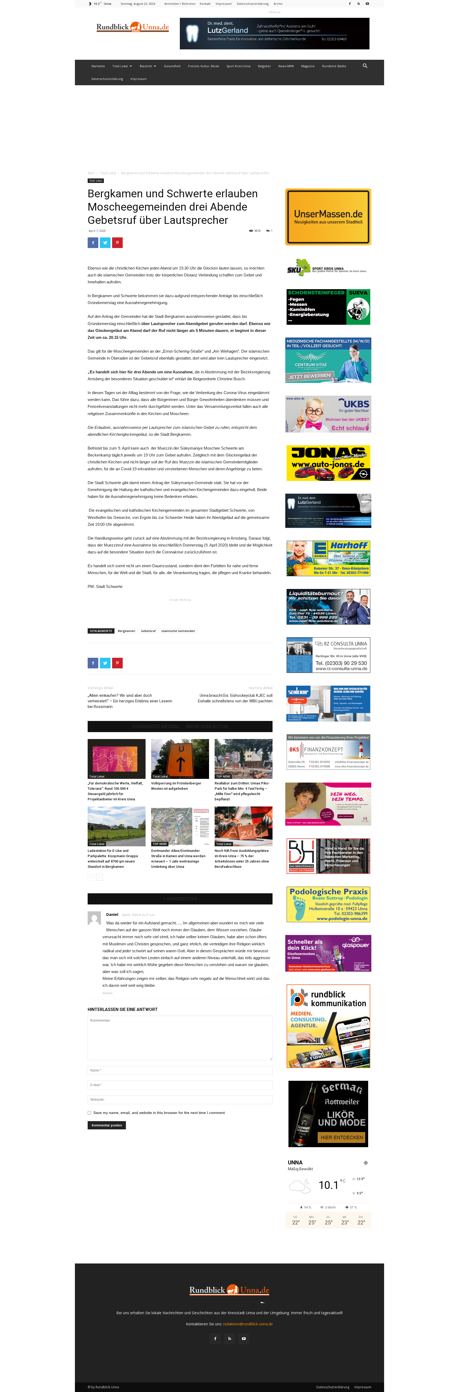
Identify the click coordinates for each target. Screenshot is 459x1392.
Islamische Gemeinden (178, 631)
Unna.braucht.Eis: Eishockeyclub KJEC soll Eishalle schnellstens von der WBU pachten (235, 698)
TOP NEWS (223, 776)
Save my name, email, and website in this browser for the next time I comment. (159, 1113)
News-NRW (286, 66)
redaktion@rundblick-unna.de (248, 1323)
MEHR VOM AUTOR (207, 726)
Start (91, 173)
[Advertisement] (229, 125)
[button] (365, 66)
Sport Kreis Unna (238, 66)
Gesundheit (172, 66)
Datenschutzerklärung (253, 4)
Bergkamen (126, 631)
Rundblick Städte (334, 66)
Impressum (224, 4)
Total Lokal (120, 66)
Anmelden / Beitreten (180, 4)
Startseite (98, 66)
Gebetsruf (148, 631)
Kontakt (205, 4)
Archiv (278, 4)
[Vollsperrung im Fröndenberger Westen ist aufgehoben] (180, 759)
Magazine (308, 66)
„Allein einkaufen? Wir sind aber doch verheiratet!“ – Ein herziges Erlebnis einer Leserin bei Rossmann (130, 701)
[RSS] (359, 3)
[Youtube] (367, 3)
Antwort (107, 993)
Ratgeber (264, 66)
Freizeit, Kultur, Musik (203, 66)
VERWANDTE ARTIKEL (156, 726)
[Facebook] (350, 3)
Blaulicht (146, 66)
